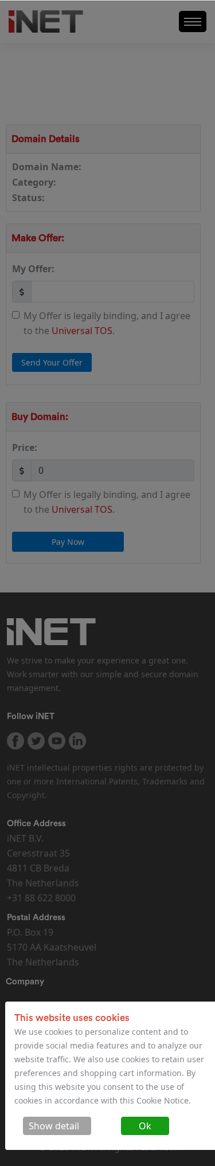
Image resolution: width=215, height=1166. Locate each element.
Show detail (54, 1126)
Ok (145, 1126)
